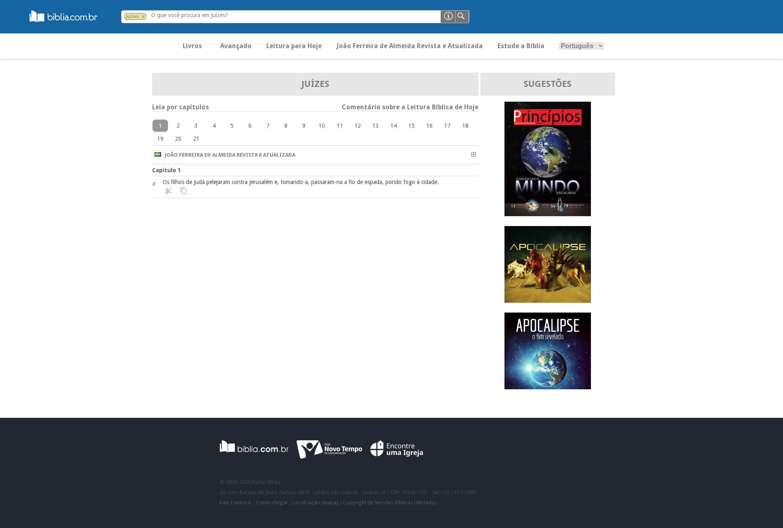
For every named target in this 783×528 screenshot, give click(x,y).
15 (411, 125)
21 (196, 138)
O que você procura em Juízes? (189, 15)
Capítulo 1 (166, 170)
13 (375, 125)
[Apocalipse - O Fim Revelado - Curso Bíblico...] (547, 387)
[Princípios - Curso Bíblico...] (547, 214)
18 (465, 125)
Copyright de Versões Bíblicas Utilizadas (390, 502)
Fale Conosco (235, 502)
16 (429, 125)
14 (393, 125)
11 (339, 125)
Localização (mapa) (315, 502)
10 (322, 125)
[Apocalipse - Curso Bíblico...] (547, 300)
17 (447, 125)
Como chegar (272, 502)
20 (178, 138)
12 (357, 125)
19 (160, 138)
